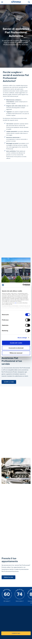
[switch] (27, 320)
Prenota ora (8, 577)
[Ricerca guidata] (29, 2)
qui (15, 302)
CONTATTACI (16, 633)
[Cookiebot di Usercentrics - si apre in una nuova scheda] (23, 285)
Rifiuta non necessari (16, 353)
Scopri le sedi (9, 382)
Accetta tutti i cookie (16, 343)
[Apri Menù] (2, 2)
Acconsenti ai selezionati (16, 348)
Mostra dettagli (22, 337)
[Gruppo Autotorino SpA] (16, 2)
